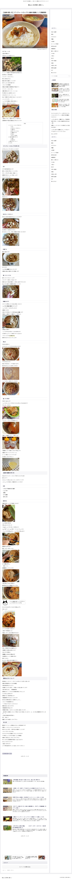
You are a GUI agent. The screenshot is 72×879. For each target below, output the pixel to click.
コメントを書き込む (25, 867)
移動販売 (53, 48)
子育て (52, 56)
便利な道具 (53, 68)
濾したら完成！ (14, 135)
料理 (11, 753)
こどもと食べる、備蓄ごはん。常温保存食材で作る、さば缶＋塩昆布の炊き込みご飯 (60, 121)
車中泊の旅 (53, 46)
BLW (52, 58)
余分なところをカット (15, 128)
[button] (69, 76)
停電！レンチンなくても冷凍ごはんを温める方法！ (60, 126)
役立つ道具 (53, 32)
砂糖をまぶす (14, 132)
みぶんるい (53, 36)
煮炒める (13, 139)
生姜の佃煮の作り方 (13, 137)
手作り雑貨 (53, 60)
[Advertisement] (24, 765)
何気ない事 (53, 65)
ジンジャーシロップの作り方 (15, 125)
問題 (52, 39)
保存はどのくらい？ (13, 141)
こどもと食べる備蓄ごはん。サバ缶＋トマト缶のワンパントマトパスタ (60, 130)
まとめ (10, 142)
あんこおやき (54, 134)
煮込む (12, 134)
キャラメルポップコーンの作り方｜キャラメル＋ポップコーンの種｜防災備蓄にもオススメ (60, 115)
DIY (52, 70)
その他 (52, 53)
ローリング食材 (54, 44)
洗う (12, 126)
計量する (13, 129)
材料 (12, 138)
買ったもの (53, 72)
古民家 (52, 41)
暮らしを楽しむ (6, 753)
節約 (52, 34)
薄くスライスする (15, 131)
